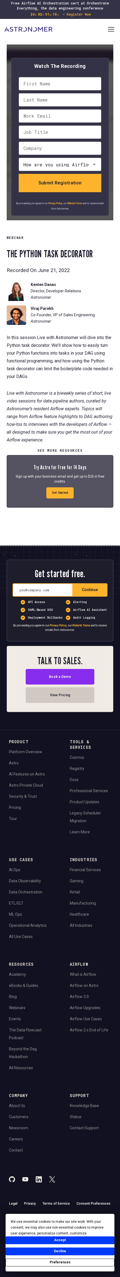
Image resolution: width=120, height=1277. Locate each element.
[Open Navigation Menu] (111, 30)
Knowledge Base (84, 1105)
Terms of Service (56, 1204)
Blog (13, 996)
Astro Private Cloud (26, 785)
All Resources (21, 1068)
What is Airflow (83, 974)
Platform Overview (25, 752)
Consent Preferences (93, 1204)
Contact (16, 1150)
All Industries (81, 925)
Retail (75, 892)
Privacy (30, 1204)
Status (75, 1117)
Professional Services (89, 791)
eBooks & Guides (23, 985)
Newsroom (18, 1128)
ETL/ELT (16, 903)
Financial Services (85, 870)
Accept (60, 1240)
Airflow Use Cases (86, 1019)
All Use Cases (21, 936)
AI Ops (14, 870)
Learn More (80, 832)
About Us (17, 1105)
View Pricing (60, 695)
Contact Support (84, 1128)
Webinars (17, 1008)
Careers (16, 1139)
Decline (60, 1251)
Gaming (76, 881)
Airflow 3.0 (79, 996)
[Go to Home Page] (55, 30)
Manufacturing (83, 903)
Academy (17, 974)
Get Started (60, 493)
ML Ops (15, 914)
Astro (14, 763)
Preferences (60, 1262)
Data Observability (25, 881)
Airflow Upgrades (85, 1008)
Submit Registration (60, 183)
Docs (74, 779)
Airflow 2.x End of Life (89, 1030)
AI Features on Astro (27, 774)
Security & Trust (23, 796)
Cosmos (77, 757)
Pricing (15, 807)
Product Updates (84, 802)
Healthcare (79, 914)
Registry (77, 768)
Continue (90, 589)
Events (15, 1019)
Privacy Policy (55, 203)
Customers (18, 1117)
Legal (13, 1204)
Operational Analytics (28, 925)
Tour (13, 818)
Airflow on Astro (84, 985)
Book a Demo (60, 677)
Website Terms (74, 203)
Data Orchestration (25, 892)
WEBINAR (15, 237)
